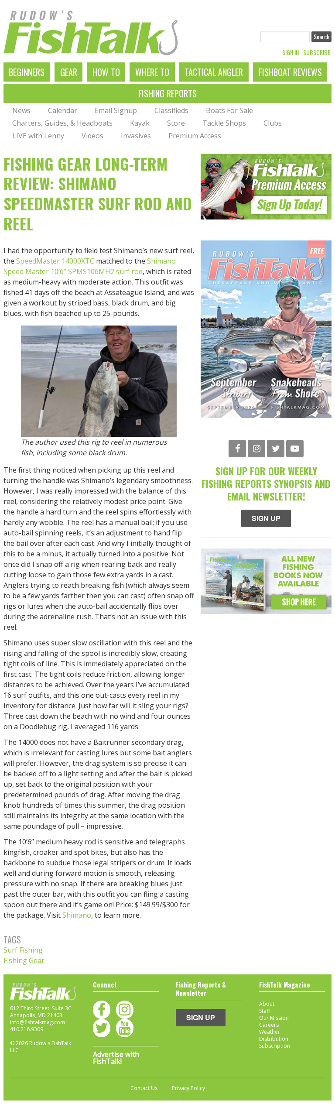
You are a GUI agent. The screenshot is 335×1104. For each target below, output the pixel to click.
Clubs (272, 123)
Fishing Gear (23, 960)
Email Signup (116, 110)
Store (176, 123)
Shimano (76, 915)
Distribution (273, 1038)
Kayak (140, 123)
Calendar (62, 110)
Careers (269, 1025)
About (266, 1004)
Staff (264, 1011)
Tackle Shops (224, 123)
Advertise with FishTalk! (116, 1057)
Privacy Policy (188, 1088)
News (21, 110)
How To (106, 72)
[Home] (90, 32)
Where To (152, 72)
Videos (92, 136)
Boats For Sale (229, 110)
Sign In (290, 52)
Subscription (274, 1045)
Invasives (136, 136)
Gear (68, 72)
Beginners (26, 72)
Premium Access (194, 136)
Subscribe (316, 52)
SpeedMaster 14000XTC (55, 261)
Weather (269, 1031)
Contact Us (143, 1088)
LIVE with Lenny (38, 136)
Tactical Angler (214, 72)
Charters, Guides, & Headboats (62, 123)
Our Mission (274, 1018)
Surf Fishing (23, 950)
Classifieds (171, 110)
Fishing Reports (167, 93)
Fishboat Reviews (290, 72)
